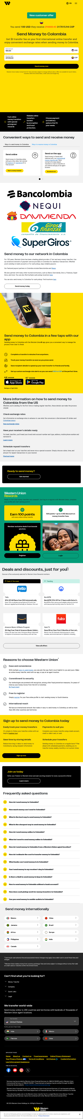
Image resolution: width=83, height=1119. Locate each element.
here (51, 275)
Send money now (41, 66)
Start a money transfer (14, 170)
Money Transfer (13, 982)
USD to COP (57, 371)
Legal (10, 996)
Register (22, 555)
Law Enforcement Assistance (17, 1062)
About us (16, 1056)
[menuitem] (7, 3)
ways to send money (26, 670)
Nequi (54, 268)
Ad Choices (51, 1059)
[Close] (80, 1114)
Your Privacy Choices (14, 1059)
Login (61, 556)
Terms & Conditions (36, 1059)
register (17, 697)
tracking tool (13, 733)
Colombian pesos (9, 420)
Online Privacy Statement (60, 1056)
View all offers (41, 646)
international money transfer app (55, 159)
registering (19, 163)
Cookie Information (68, 1059)
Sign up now (21, 756)
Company (11, 987)
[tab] (17, 144)
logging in (10, 163)
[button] (69, 3)
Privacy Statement (43, 1116)
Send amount (9, 49)
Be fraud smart (14, 687)
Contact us (26, 1056)
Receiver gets (9, 56)
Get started (24, 477)
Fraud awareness (41, 1056)
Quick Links (12, 992)
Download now (51, 171)
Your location (13, 1018)
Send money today (22, 286)
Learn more (24, 781)
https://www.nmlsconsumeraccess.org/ (37, 1085)
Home (8, 1056)
